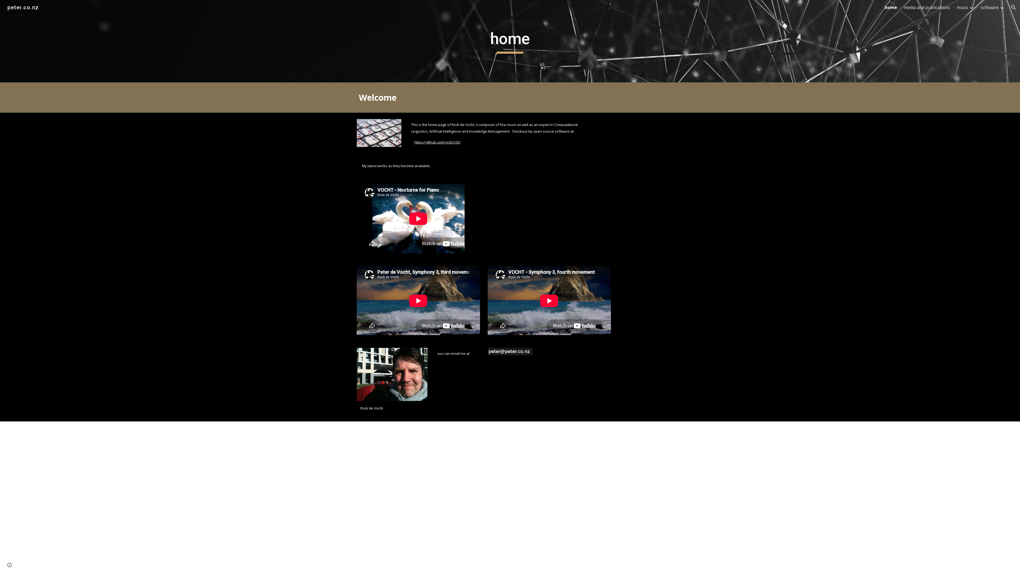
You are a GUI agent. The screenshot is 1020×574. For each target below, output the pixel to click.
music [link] (962, 7)
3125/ (456, 142)
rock (448, 142)
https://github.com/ (429, 142)
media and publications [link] (927, 7)
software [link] (989, 7)
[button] (1013, 7)
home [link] (891, 7)
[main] (510, 41)
